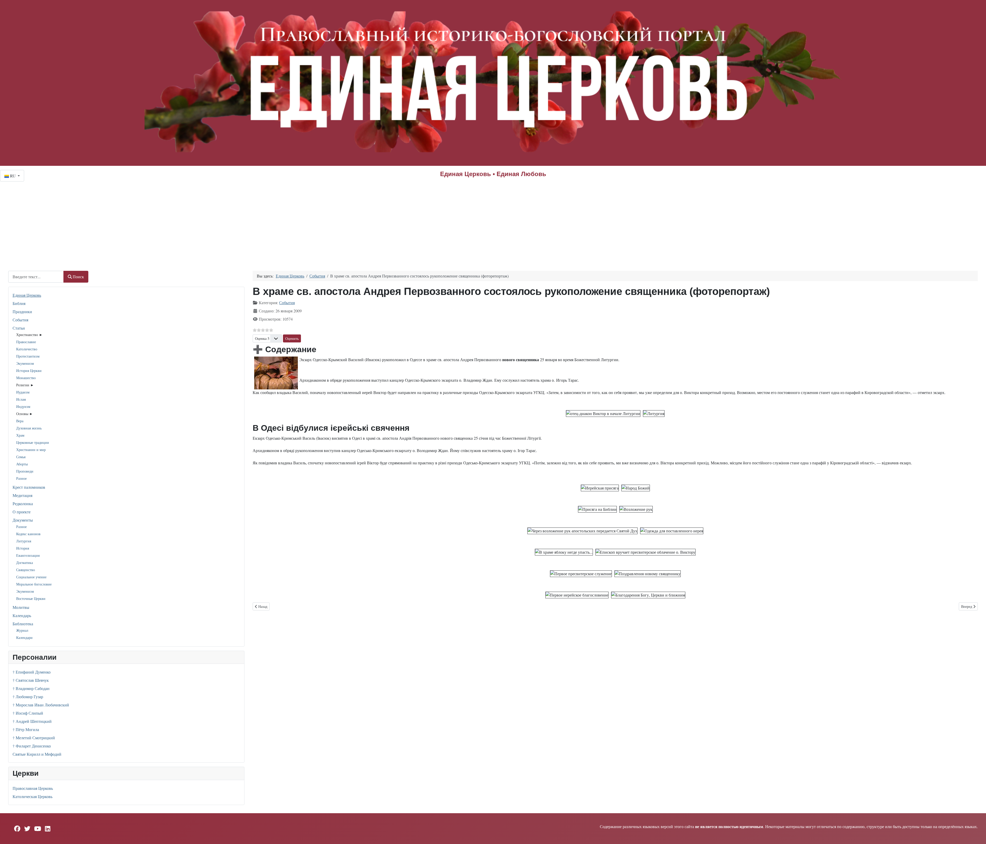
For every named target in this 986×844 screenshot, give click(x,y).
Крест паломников (29, 487)
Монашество (26, 377)
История (22, 548)
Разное (21, 478)
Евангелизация (28, 555)
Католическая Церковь (32, 796)
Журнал (22, 630)
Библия (19, 303)
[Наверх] (977, 834)
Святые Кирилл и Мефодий (37, 754)
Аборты (22, 464)
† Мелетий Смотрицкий (34, 737)
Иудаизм (23, 392)
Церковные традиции (32, 442)
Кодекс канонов (28, 533)
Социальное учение (31, 576)
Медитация (22, 495)
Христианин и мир (31, 449)
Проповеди (24, 471)
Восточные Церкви (30, 598)
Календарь (22, 615)
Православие (26, 341)
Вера (19, 420)
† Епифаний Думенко (32, 672)
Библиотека (23, 623)
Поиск (78, 276)
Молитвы (21, 607)
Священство (25, 569)
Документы (23, 520)
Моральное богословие (34, 584)
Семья (20, 456)
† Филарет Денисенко (32, 746)
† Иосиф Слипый (28, 713)
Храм (20, 435)
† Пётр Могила (26, 729)
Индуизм (23, 406)
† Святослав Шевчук (31, 680)
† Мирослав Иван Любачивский (41, 704)
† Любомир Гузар (28, 696)
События (20, 319)
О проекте (22, 511)
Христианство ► (29, 334)
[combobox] (36, 276)
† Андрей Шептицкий (32, 721)
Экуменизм (25, 363)
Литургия (23, 541)
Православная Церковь (33, 788)
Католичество (26, 349)
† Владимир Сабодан (31, 688)
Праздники (22, 311)
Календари (24, 637)
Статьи (19, 328)
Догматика (24, 562)
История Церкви (29, 370)
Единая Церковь (27, 295)
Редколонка (23, 503)
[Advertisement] (493, 220)
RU (13, 175)
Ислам (21, 399)
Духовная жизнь (29, 428)
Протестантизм (28, 356)
